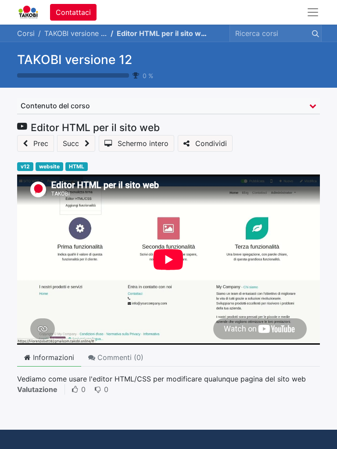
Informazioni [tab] (52, 357)
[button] (35, 143)
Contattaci (73, 12)
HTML (76, 166)
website (49, 166)
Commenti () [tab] (119, 357)
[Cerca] (313, 33)
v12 (25, 166)
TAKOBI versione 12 (74, 59)
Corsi (26, 33)
